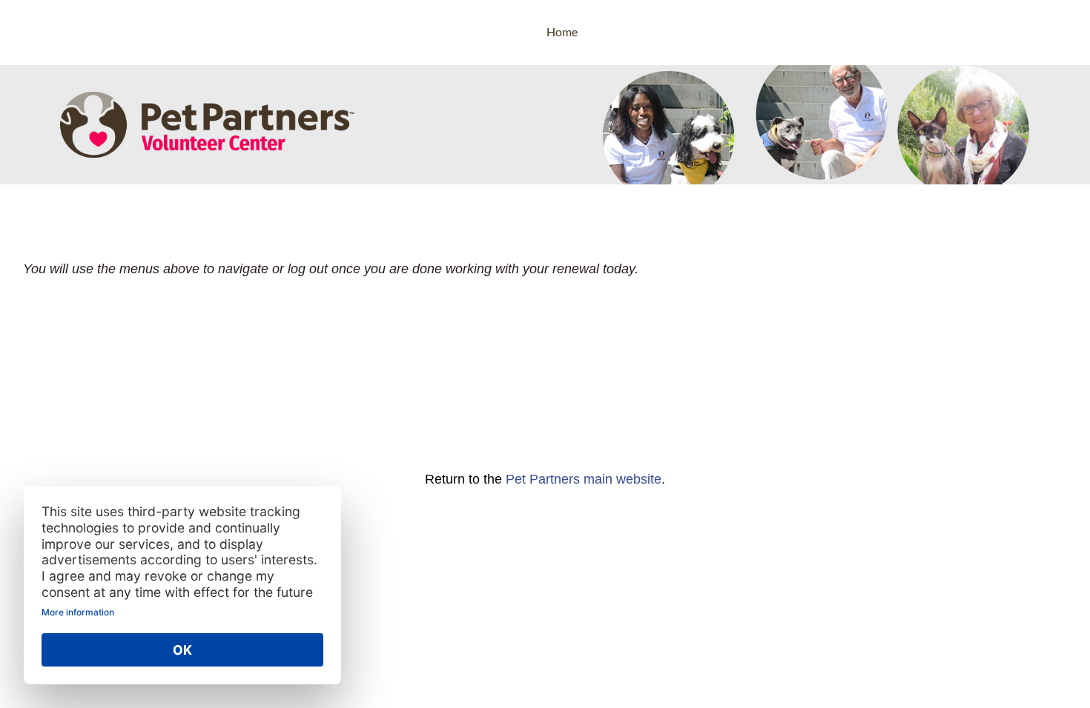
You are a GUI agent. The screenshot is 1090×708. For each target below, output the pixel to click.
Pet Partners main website (583, 479)
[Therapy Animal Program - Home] (77, 32)
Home (562, 31)
